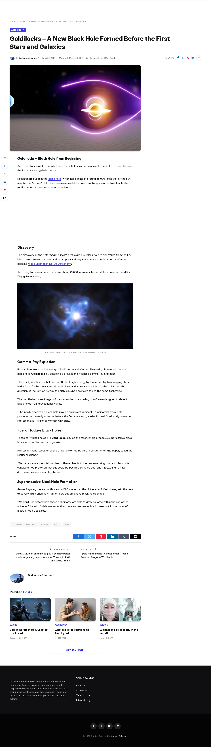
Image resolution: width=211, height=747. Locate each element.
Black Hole (31, 524)
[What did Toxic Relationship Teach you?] (75, 609)
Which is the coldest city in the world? (119, 631)
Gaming (13, 625)
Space (66, 524)
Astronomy (17, 30)
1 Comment (94, 58)
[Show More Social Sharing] (198, 57)
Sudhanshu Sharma (28, 58)
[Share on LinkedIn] (192, 57)
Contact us (81, 690)
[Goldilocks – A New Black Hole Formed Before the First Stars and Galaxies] (75, 108)
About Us (80, 685)
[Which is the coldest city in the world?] (120, 609)
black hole (54, 178)
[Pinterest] (5, 190)
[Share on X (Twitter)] (183, 57)
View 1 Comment (75, 650)
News (57, 524)
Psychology (61, 625)
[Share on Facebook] (178, 57)
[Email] (5, 198)
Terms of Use (83, 695)
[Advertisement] (75, 217)
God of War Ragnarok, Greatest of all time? (29, 631)
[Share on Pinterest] (188, 57)
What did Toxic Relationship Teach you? (72, 631)
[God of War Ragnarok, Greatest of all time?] (30, 609)
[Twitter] (5, 174)
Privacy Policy (83, 700)
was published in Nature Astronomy (49, 263)
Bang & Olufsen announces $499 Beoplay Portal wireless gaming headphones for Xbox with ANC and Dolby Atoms (43, 557)
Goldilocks (45, 524)
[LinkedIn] (5, 182)
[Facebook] (5, 166)
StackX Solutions (119, 736)
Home (12, 21)
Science (104, 625)
